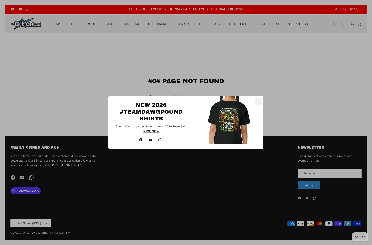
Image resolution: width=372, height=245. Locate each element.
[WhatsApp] (160, 139)
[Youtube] (150, 139)
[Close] (258, 101)
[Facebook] (141, 139)
